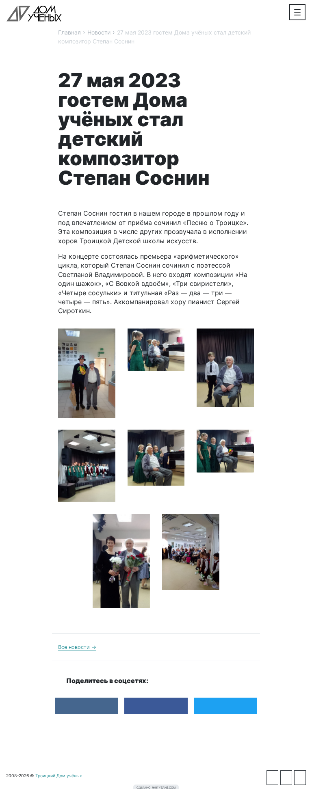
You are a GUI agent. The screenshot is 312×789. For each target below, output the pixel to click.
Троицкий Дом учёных (34, 13)
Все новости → (77, 647)
